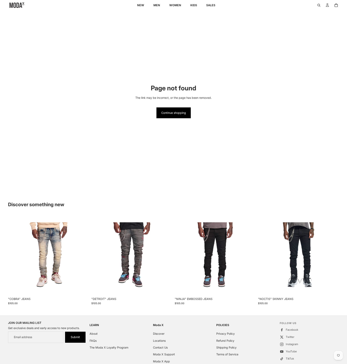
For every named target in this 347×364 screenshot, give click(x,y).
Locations (159, 340)
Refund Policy (225, 340)
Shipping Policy (226, 347)
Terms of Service (227, 354)
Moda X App (161, 361)
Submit (75, 337)
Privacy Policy (225, 333)
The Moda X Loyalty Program (109, 347)
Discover (158, 333)
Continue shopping (173, 112)
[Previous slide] (14, 254)
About (94, 333)
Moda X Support (164, 354)
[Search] (318, 5)
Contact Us (160, 347)
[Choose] (82, 289)
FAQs (93, 340)
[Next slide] (83, 254)
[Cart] (336, 5)
